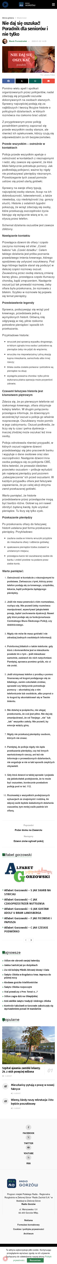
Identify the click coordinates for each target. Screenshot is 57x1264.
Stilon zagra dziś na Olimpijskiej (21, 996)
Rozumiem (35, 1260)
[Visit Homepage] (30, 4)
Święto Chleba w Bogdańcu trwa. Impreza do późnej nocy (27, 976)
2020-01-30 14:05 (39, 41)
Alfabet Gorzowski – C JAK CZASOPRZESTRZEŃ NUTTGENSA (24, 901)
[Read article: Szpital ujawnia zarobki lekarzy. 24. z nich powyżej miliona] (28, 1045)
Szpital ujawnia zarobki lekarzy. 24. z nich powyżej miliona (21, 1069)
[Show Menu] (53, 4)
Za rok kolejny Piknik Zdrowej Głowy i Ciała (26, 970)
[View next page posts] (31, 940)
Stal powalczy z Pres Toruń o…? (21, 991)
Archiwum (28, 1233)
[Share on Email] (48, 81)
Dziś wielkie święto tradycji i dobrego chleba (27, 1001)
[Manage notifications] (5, 1258)
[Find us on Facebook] (28, 1127)
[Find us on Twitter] (28, 1137)
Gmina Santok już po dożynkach (21, 965)
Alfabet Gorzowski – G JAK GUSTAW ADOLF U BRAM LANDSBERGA (26, 911)
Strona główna (8, 18)
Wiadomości (22, 18)
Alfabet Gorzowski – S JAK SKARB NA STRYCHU (27, 892)
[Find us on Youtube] (28, 1147)
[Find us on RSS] (28, 1157)
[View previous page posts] (26, 940)
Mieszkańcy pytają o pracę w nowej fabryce (32, 1087)
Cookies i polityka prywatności (28, 1229)
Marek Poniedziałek (18, 41)
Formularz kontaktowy (28, 1224)
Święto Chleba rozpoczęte (18, 987)
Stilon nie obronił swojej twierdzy (22, 960)
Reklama (28, 1220)
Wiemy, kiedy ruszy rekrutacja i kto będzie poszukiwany (32, 1101)
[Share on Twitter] (21, 81)
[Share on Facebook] (8, 81)
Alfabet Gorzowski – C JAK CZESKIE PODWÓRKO (26, 929)
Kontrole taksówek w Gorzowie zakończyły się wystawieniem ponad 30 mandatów (28, 1007)
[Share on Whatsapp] (35, 81)
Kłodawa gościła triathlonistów (21, 982)
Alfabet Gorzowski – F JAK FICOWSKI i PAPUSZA (28, 920)
